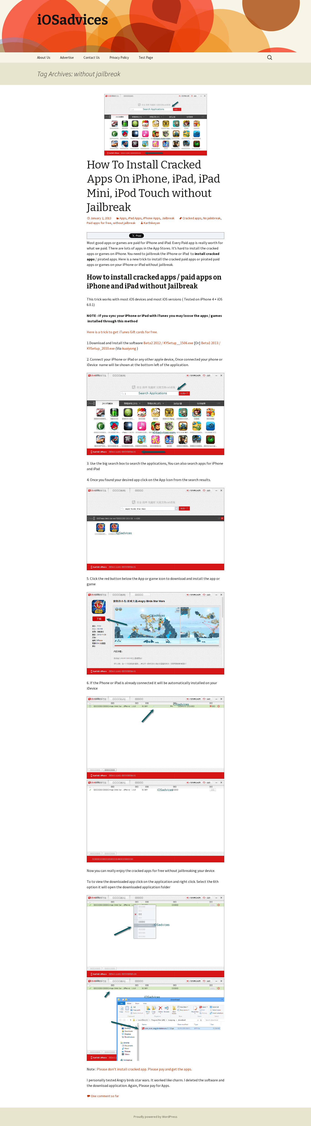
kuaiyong (129, 348)
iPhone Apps (151, 218)
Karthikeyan (152, 223)
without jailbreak (124, 223)
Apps (123, 218)
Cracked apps (192, 218)
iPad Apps (135, 218)
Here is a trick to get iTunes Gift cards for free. (122, 332)
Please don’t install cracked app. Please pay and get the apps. (145, 1069)
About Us (43, 57)
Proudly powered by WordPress (155, 1117)
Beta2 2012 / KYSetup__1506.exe (168, 343)
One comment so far (105, 1096)
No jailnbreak (212, 218)
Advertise (67, 57)
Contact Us (92, 57)
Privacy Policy (119, 57)
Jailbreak (168, 218)
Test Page (146, 57)
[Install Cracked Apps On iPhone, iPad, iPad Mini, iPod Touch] (155, 414)
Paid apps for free (99, 223)
